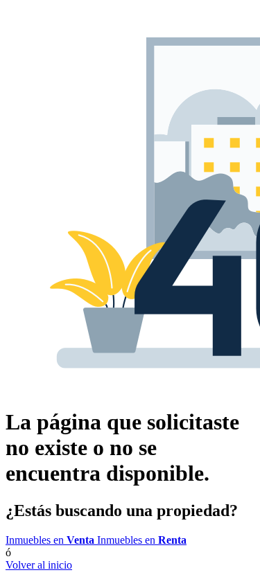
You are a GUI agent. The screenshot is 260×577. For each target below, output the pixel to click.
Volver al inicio (39, 565)
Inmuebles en (50, 540)
